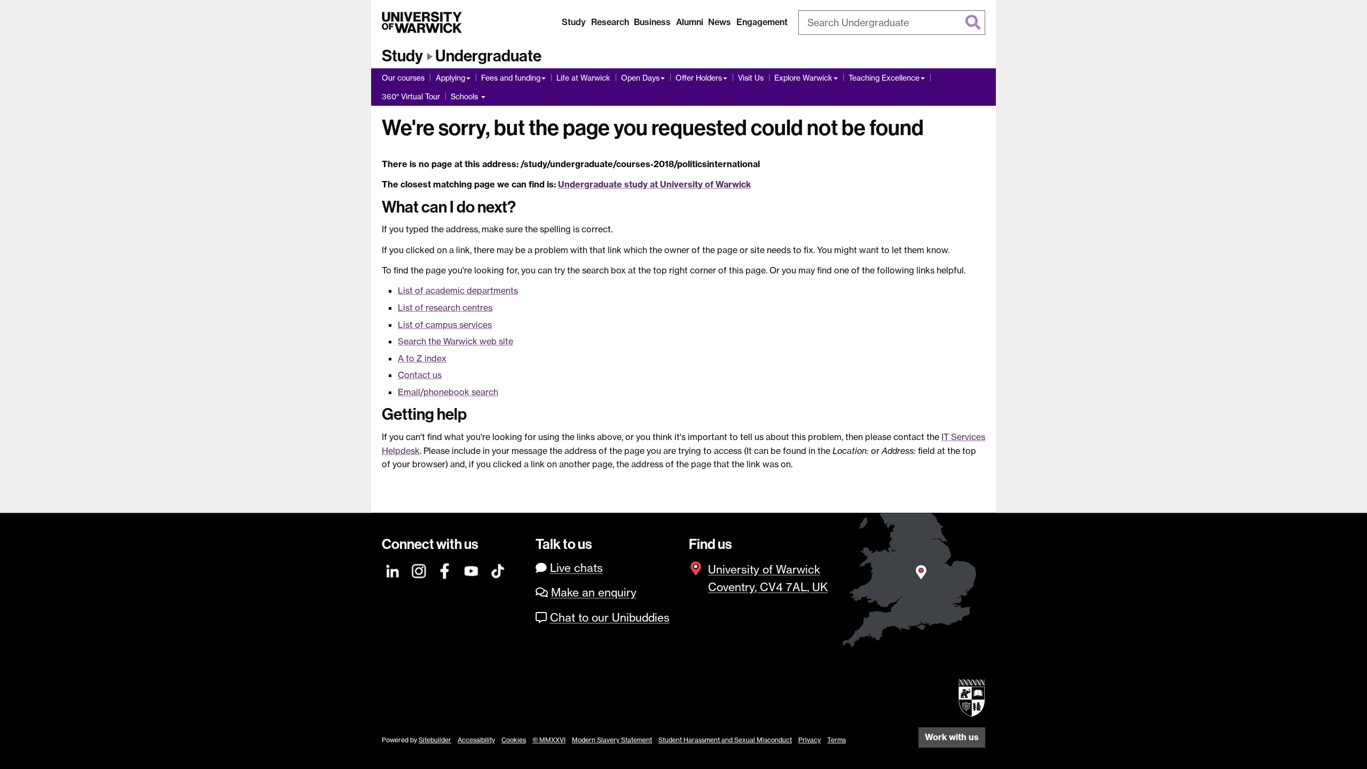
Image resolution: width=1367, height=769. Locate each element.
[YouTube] (471, 569)
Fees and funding (510, 77)
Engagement (762, 22)
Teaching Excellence (884, 77)
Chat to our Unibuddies (610, 617)
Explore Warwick (803, 77)
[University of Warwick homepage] (421, 22)
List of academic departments (458, 290)
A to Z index (422, 358)
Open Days (640, 77)
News (719, 22)
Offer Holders (698, 77)
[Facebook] (445, 569)
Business (652, 22)
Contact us (420, 375)
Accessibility (476, 740)
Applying (450, 77)
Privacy (809, 740)
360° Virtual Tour (411, 96)
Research (610, 22)
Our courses (403, 77)
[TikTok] (497, 569)
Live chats (576, 568)
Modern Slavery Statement (612, 740)
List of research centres (445, 307)
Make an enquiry (594, 592)
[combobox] (891, 22)
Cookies (513, 740)
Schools (465, 96)
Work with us (952, 737)
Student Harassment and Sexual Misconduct (725, 740)
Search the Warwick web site (455, 341)
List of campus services (445, 324)
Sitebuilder (435, 740)
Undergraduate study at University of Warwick (654, 184)
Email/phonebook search (448, 392)
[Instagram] (419, 569)
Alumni (689, 22)
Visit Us (751, 77)
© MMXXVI (548, 740)
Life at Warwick (583, 77)
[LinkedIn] (393, 569)
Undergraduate (488, 56)
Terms (836, 740)
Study (574, 22)
